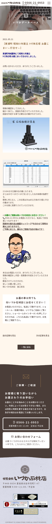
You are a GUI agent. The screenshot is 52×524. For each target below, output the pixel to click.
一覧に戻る (26, 347)
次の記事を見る (42, 335)
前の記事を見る (9, 335)
